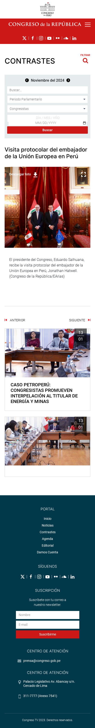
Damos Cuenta (47, 552)
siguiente (77, 320)
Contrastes (48, 532)
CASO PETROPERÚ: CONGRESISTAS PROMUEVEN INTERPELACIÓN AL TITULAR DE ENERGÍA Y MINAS (44, 393)
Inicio (47, 518)
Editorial (47, 545)
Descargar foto (20, 174)
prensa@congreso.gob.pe (41, 661)
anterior (17, 320)
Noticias (47, 525)
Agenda (47, 539)
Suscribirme (47, 634)
